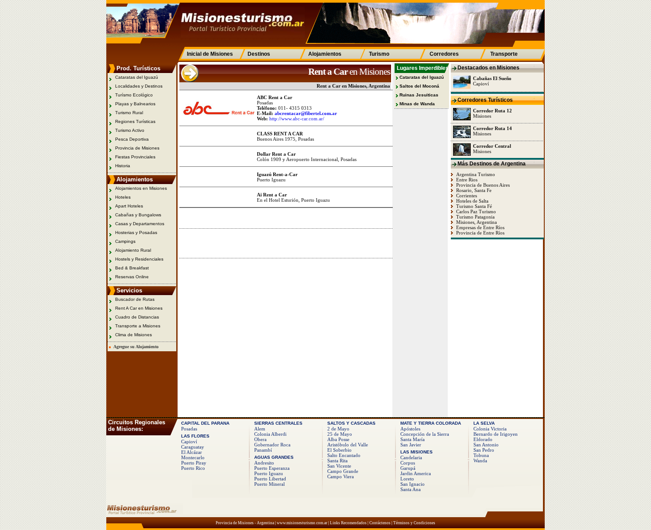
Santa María (412, 439)
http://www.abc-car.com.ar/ (296, 118)
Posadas (189, 428)
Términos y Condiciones (414, 523)
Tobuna (481, 455)
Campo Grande (342, 471)
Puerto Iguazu (268, 473)
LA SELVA (484, 423)
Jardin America (415, 473)
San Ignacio (412, 484)
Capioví (189, 441)
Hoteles (123, 197)
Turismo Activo (129, 130)
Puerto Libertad (270, 478)
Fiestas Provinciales (135, 156)
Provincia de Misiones (137, 148)
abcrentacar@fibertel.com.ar (306, 113)
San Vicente (339, 466)
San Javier (410, 444)
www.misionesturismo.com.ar (302, 523)
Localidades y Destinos (139, 86)
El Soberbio (339, 450)
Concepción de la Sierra (424, 434)
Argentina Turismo (475, 174)
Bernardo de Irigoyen (495, 434)
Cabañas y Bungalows (138, 214)
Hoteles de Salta (471, 201)
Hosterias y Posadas (136, 232)
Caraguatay (192, 446)
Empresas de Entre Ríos (479, 227)
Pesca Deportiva (132, 139)
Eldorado (482, 439)
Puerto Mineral (269, 484)
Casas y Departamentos (139, 223)
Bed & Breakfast (132, 267)
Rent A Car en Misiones (139, 308)
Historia (122, 165)
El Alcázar (191, 452)
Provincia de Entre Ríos (479, 232)
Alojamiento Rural (133, 250)
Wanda (480, 460)
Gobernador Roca (272, 444)
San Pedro (483, 450)
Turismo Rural (129, 112)
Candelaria (411, 457)
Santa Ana (410, 489)
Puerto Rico (193, 468)
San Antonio (486, 444)
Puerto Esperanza (272, 468)
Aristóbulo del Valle (347, 444)
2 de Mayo (338, 428)
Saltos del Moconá (419, 86)
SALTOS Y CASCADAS (351, 423)
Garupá (407, 468)
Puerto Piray (193, 462)
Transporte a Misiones (137, 325)
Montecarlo (193, 457)
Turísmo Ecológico (134, 94)
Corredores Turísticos (485, 100)
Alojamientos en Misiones (141, 188)
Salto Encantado (343, 455)
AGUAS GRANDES (274, 457)
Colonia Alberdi (270, 434)
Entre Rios (466, 179)
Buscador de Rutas (135, 299)
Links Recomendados (348, 523)
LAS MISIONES (416, 451)
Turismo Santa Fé (473, 206)
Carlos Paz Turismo (475, 211)
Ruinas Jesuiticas (418, 94)
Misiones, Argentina (476, 222)
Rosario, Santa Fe (473, 190)
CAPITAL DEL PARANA (205, 423)
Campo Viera (340, 476)
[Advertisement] (283, 243)
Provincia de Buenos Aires (482, 185)
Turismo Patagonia (475, 216)
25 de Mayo (339, 434)
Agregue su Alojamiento (135, 346)
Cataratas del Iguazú (136, 77)
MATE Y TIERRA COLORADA (430, 423)
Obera (260, 439)
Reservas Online (132, 276)
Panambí (263, 450)
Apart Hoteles (129, 206)
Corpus (407, 462)
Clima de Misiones (133, 334)
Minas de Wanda (417, 103)
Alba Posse (338, 439)
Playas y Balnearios (135, 103)
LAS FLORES (195, 436)
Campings (125, 241)
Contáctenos (380, 523)
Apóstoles (410, 428)
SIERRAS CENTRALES (278, 423)
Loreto (407, 478)
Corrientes (466, 195)
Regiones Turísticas (135, 121)
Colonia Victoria (490, 428)
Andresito (264, 462)
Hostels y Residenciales (139, 259)
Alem (259, 428)
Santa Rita (337, 460)
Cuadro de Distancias (137, 317)
